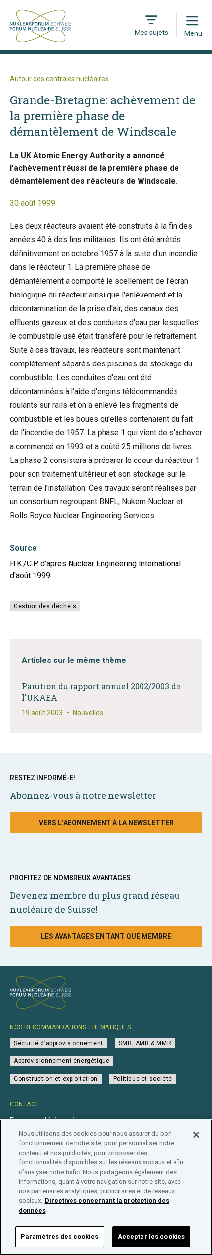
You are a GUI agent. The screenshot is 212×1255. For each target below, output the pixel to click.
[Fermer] (196, 1135)
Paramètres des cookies (60, 1236)
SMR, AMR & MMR (145, 1043)
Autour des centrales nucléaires (59, 79)
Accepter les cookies (151, 1236)
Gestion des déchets (45, 606)
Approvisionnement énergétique (61, 1060)
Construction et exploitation (56, 1078)
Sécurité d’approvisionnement (58, 1043)
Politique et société (142, 1078)
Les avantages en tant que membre (106, 936)
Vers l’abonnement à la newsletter (106, 822)
